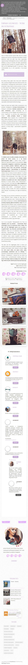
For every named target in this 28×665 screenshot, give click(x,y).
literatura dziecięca (8, 631)
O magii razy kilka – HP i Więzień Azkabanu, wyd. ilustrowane (13, 303)
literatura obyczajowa (8, 642)
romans (15, 647)
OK (20, 15)
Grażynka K (15, 371)
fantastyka (20, 279)
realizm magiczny (7, 647)
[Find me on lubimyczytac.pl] (16, 555)
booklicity (15, 387)
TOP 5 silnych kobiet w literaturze (16, 599)
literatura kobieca (8, 637)
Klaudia (15, 407)
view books (19, 617)
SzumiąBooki (19, 278)
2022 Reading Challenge (12, 610)
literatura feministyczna (9, 634)
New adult (6, 626)
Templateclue (12, 661)
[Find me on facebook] (12, 555)
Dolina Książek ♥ (15, 380)
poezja (17, 645)
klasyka (12, 628)
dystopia (19, 626)
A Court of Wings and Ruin (14, 344)
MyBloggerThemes (5, 663)
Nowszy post (6, 522)
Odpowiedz (16, 367)
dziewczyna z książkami (10, 440)
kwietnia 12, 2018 (10, 278)
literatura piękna (19, 642)
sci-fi (12, 650)
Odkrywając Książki (17, 356)
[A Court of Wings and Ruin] (14, 337)
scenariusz (6, 650)
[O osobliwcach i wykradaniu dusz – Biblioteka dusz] (14, 316)
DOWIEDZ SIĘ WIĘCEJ (13, 15)
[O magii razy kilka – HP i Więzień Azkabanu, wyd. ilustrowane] (14, 296)
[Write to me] (20, 555)
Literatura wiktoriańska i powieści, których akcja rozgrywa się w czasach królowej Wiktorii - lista (16, 592)
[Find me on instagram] (8, 555)
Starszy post (22, 522)
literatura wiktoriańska (9, 645)
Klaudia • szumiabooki (13, 612)
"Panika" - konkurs (15, 581)
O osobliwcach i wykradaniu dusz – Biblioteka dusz (14, 323)
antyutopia (13, 626)
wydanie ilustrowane (8, 653)
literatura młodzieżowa (9, 639)
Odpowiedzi (13, 460)
